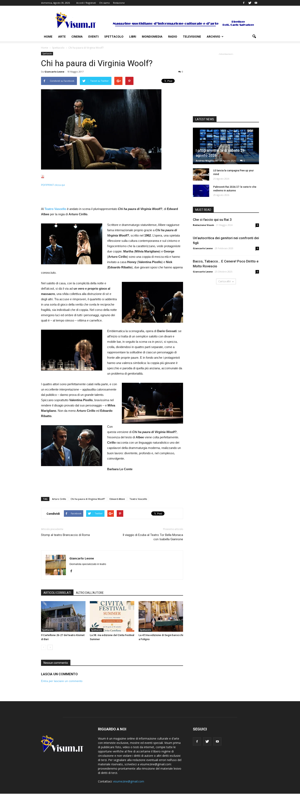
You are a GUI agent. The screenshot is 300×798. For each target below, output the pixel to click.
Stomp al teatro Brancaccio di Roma (65, 535)
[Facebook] (244, 2)
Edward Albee (117, 498)
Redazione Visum (203, 225)
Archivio (213, 36)
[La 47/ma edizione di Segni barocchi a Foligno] (161, 616)
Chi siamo (104, 2)
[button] (254, 36)
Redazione (119, 2)
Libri (132, 36)
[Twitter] (250, 2)
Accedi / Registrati (86, 2)
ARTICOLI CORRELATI (57, 592)
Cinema (77, 36)
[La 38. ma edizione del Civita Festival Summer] (112, 616)
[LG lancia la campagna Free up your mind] (201, 174)
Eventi (93, 36)
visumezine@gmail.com (128, 781)
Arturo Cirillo (59, 498)
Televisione (192, 36)
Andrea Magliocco (207, 160)
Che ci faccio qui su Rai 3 (212, 220)
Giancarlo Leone (54, 71)
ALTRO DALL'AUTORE (90, 592)
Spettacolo (113, 36)
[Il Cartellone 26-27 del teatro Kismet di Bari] (63, 616)
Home (48, 36)
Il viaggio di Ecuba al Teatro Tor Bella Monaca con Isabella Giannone (153, 537)
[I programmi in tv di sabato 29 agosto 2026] (226, 146)
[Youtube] (256, 2)
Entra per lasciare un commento (61, 681)
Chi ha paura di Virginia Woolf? (88, 498)
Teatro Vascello (138, 498)
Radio (172, 36)
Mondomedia (152, 36)
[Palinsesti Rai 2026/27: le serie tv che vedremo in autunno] (201, 191)
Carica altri (224, 281)
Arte (62, 36)
